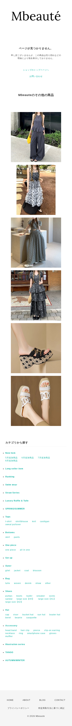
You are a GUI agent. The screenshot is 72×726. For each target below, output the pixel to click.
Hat (7, 610)
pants (17, 537)
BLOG (42, 700)
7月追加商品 (44, 458)
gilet (7, 570)
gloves (52, 633)
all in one (25, 550)
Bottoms (10, 532)
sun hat (41, 614)
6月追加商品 (28, 458)
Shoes (8, 591)
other (48, 583)
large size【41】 (47, 599)
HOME (10, 700)
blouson (37, 570)
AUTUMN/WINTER (15, 660)
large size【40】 (25, 599)
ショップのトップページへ (36, 70)
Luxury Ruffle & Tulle (17, 501)
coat (26, 570)
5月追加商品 (11, 458)
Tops (8, 517)
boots (19, 596)
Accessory (11, 625)
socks (52, 596)
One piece (10, 545)
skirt (7, 537)
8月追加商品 (11, 461)
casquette (31, 617)
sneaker (41, 596)
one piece (10, 550)
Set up (8, 558)
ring (21, 633)
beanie (18, 617)
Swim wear (11, 485)
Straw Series (12, 493)
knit (34, 521)
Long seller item (14, 469)
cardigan (44, 521)
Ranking (9, 477)
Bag (7, 578)
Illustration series (15, 644)
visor (15, 614)
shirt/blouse (22, 521)
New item (10, 453)
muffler (9, 636)
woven (17, 583)
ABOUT (26, 700)
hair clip (25, 630)
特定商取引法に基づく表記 (51, 708)
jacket (17, 570)
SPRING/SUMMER (15, 509)
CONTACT (60, 700)
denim (28, 583)
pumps (8, 596)
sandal (9, 599)
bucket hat (27, 614)
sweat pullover (13, 524)
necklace (10, 633)
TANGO (9, 652)
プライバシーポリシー (18, 708)
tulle (7, 583)
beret (8, 617)
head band (11, 630)
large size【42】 (14, 602)
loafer (29, 596)
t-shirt (8, 521)
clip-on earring (52, 630)
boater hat (54, 614)
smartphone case (36, 633)
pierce (36, 630)
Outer (8, 566)
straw (38, 583)
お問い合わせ (36, 76)
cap (7, 614)
